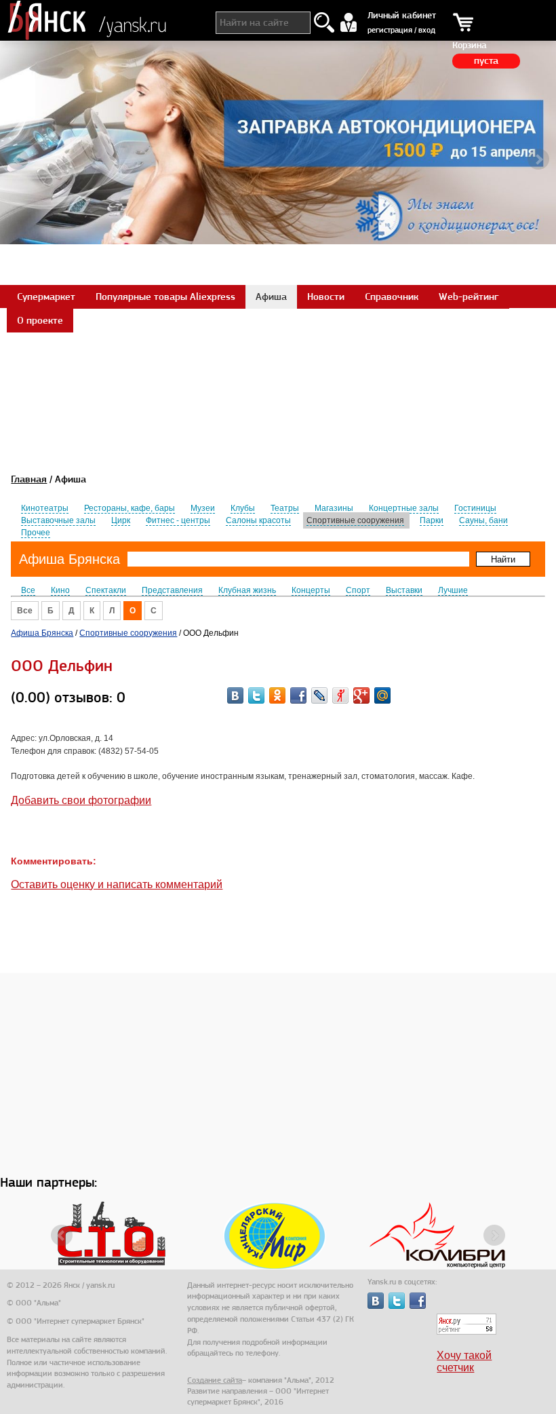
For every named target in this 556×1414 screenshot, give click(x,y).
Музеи (203, 508)
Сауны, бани (483, 520)
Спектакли (105, 590)
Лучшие (453, 590)
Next (538, 159)
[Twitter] (256, 695)
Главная (29, 479)
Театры (285, 508)
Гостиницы (475, 508)
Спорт (358, 590)
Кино (60, 590)
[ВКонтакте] (235, 695)
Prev (17, 159)
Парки (431, 520)
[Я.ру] (340, 695)
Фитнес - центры (178, 520)
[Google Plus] (361, 695)
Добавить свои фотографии (81, 800)
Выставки (404, 590)
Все (28, 590)
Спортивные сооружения (355, 520)
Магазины (334, 508)
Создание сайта (214, 1380)
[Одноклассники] (277, 695)
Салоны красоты (258, 520)
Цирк (120, 520)
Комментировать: (53, 861)
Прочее (35, 532)
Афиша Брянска (69, 559)
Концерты (311, 590)
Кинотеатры (44, 508)
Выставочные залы (58, 520)
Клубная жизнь (247, 590)
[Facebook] (298, 695)
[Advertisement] (278, 362)
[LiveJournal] (319, 695)
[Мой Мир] (382, 695)
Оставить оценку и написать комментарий (116, 884)
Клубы (243, 508)
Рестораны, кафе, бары (129, 508)
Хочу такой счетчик (464, 1361)
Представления (172, 590)
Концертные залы (404, 508)
